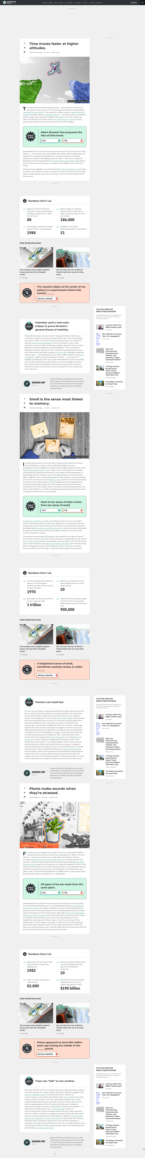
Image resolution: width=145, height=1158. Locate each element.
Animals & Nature (34, 797)
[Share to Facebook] (24, 43)
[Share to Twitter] (24, 47)
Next (89, 258)
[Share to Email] (24, 52)
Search (142, 2)
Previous (20, 258)
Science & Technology (35, 52)
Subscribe (134, 2)
